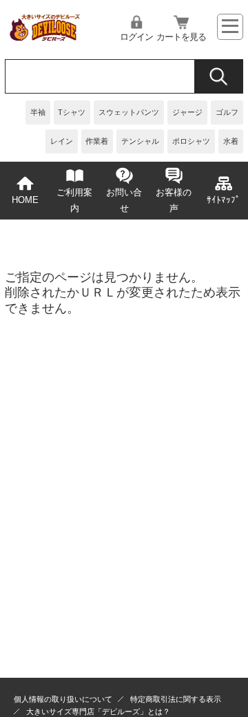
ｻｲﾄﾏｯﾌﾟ (223, 200)
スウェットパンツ (129, 112)
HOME (25, 200)
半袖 (37, 112)
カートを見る (181, 37)
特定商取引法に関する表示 (175, 699)
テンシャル (140, 141)
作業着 (96, 141)
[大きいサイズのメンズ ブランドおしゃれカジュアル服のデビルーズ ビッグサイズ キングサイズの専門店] (44, 37)
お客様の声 (174, 200)
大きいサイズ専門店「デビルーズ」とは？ (98, 711)
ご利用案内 (74, 200)
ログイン (136, 37)
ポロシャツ (191, 141)
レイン (61, 141)
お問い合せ (124, 200)
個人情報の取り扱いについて (63, 699)
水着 (230, 141)
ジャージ (187, 112)
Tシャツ (71, 112)
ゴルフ (227, 112)
